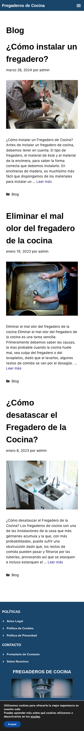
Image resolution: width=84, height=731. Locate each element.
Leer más (44, 182)
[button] (78, 5)
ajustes (35, 717)
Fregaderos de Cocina (23, 5)
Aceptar (12, 724)
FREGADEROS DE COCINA (42, 671)
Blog (15, 194)
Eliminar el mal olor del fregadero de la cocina (40, 228)
